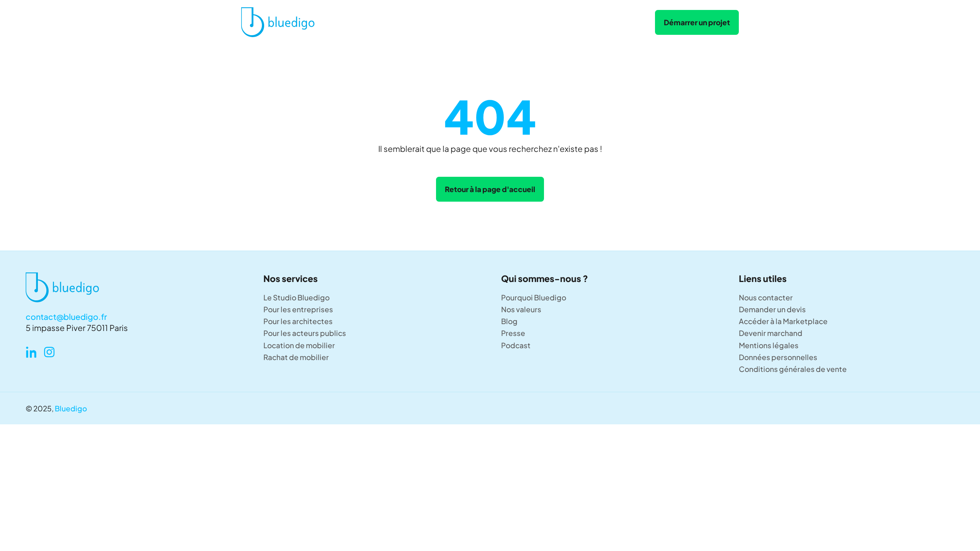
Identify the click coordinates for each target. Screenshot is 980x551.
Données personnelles (778, 357)
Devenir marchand (770, 333)
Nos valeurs (521, 309)
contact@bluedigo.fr (66, 316)
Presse (513, 333)
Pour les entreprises (298, 309)
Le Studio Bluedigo (296, 297)
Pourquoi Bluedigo (533, 297)
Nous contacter (766, 297)
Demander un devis (772, 309)
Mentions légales (769, 345)
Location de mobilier (299, 345)
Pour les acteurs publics (304, 333)
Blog (509, 321)
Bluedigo (71, 408)
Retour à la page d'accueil (490, 189)
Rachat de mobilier (296, 357)
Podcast (516, 345)
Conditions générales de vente (793, 369)
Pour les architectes (298, 321)
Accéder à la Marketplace (783, 321)
